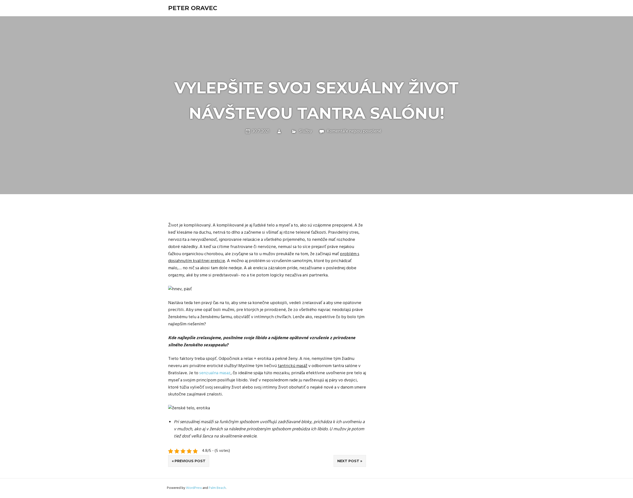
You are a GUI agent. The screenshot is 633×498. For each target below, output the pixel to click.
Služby (305, 131)
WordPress (194, 488)
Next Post (348, 461)
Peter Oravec (192, 8)
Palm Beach (217, 488)
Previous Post (190, 461)
